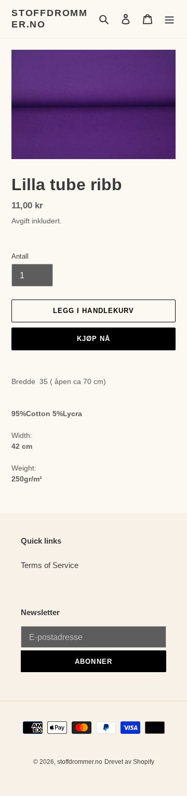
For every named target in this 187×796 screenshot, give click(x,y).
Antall (20, 256)
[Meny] (169, 19)
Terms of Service (49, 565)
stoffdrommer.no (49, 19)
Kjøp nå (93, 339)
